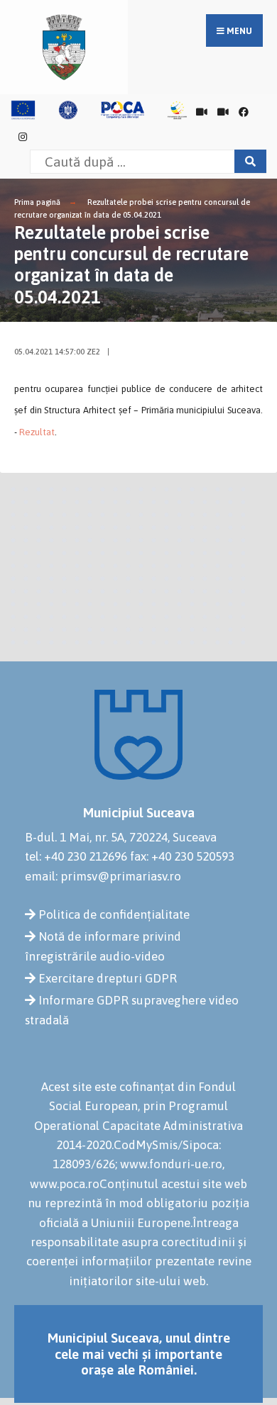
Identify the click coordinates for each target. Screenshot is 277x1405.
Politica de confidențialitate (114, 914)
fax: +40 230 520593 (182, 856)
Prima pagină (37, 202)
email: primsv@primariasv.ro (103, 876)
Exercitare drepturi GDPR (107, 978)
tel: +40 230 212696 (76, 856)
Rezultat (37, 432)
